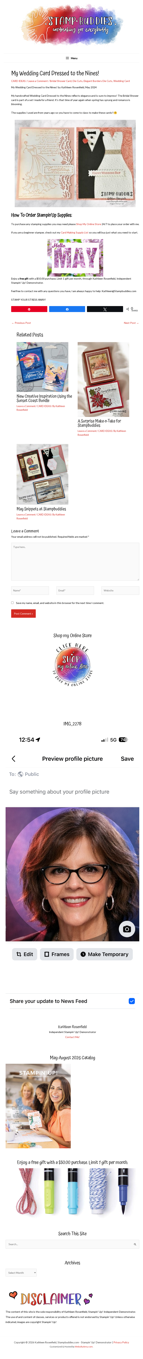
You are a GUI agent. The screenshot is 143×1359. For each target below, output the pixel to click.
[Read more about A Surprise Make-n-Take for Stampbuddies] (106, 379)
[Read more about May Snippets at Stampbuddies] (45, 474)
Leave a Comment (38, 80)
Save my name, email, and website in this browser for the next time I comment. (60, 602)
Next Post (131, 322)
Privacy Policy (121, 1342)
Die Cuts (77, 80)
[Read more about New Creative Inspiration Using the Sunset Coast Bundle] (45, 366)
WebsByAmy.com (84, 1346)
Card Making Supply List (74, 232)
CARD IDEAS (18, 80)
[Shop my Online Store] (72, 665)
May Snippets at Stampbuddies (41, 509)
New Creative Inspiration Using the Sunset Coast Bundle (44, 398)
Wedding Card (121, 80)
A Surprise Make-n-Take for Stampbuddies (99, 423)
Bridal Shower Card (61, 80)
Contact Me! (72, 1037)
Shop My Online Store (88, 224)
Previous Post (21, 322)
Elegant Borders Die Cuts (98, 80)
